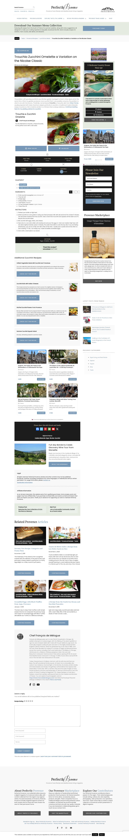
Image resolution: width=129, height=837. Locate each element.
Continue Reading (24, 573)
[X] (57, 429)
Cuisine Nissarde (40, 438)
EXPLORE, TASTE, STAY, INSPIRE (54, 18)
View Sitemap (100, 823)
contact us (46, 480)
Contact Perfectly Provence (86, 823)
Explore (92, 360)
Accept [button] (95, 834)
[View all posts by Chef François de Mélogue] (21, 636)
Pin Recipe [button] (65, 148)
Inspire (92, 364)
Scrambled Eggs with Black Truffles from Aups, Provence (28, 603)
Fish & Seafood (55, 594)
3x (77, 192)
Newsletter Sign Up (29, 821)
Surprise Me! (24, 51)
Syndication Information (25, 482)
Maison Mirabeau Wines (34, 594)
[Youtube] (53, 429)
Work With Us (23, 11)
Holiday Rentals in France (98, 821)
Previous (81, 95)
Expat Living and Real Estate (98, 357)
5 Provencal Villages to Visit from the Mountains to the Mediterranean (102, 309)
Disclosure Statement (70, 823)
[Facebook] (37, 429)
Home (17, 38)
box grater (23, 184)
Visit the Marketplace (60, 813)
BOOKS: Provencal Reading (76, 18)
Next (116, 95)
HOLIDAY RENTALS (22, 18)
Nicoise (52, 438)
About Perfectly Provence (28, 813)
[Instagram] (41, 429)
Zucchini (57, 438)
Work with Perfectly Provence (80, 821)
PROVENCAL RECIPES (36, 18)
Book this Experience (60, 464)
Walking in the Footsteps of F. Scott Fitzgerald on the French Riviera (101, 340)
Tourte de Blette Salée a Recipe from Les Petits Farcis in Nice (63, 548)
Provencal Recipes (32, 38)
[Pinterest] (45, 429)
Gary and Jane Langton (23, 541)
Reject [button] (102, 834)
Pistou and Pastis (55, 680)
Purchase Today (99, 28)
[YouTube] (38, 685)
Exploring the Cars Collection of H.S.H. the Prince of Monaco (30, 510)
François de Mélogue (33, 94)
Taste (23, 38)
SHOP (110, 18)
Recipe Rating (18, 701)
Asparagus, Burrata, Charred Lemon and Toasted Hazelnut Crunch (101, 329)
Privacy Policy (98, 196)
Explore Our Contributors (96, 813)
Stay (91, 367)
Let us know (46, 249)
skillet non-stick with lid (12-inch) (29, 188)
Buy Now (98, 281)
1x (70, 192)
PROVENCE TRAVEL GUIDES (97, 18)
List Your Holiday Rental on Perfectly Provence (38, 823)
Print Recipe (32, 148)
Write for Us (31, 11)
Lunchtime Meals (45, 38)
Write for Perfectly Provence (61, 821)
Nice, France (74, 103)
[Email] (49, 429)
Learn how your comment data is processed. (55, 756)
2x (74, 192)
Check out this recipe (28, 274)
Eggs (47, 438)
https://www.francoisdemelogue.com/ (41, 678)
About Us (16, 11)
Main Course (54, 596)
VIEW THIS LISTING (98, 120)
